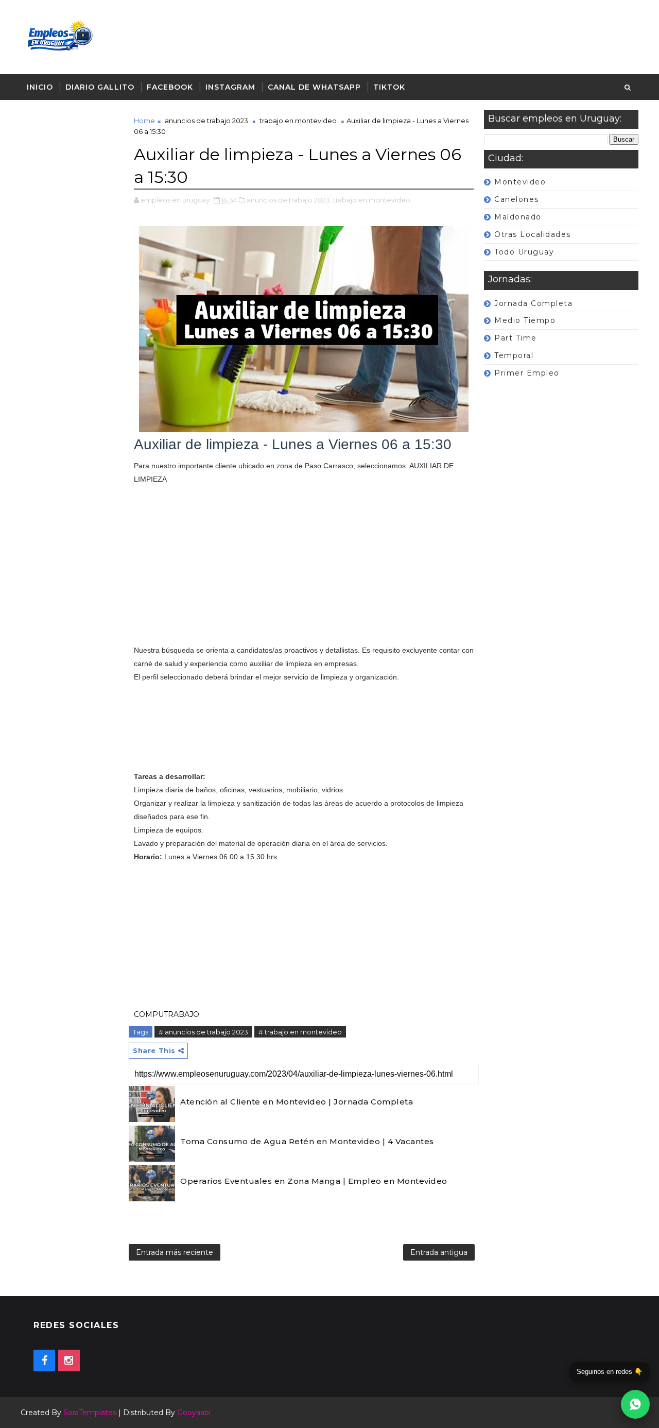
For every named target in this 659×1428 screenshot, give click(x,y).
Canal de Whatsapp (314, 87)
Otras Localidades (532, 234)
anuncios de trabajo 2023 (206, 120)
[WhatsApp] (635, 1404)
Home (144, 120)
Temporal (513, 355)
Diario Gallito (99, 87)
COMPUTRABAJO (166, 1014)
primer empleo (527, 373)
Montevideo (520, 181)
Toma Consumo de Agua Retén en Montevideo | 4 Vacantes (307, 1141)
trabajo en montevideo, (372, 200)
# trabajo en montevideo (300, 1032)
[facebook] (44, 1360)
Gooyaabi (194, 1412)
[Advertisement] (72, 410)
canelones (516, 199)
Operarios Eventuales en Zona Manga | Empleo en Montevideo (313, 1181)
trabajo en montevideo (298, 120)
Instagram (230, 87)
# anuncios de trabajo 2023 (203, 1032)
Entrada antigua (438, 1252)
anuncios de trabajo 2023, (289, 200)
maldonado (518, 217)
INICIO (40, 87)
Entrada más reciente (174, 1252)
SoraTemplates (89, 1412)
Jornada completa (533, 303)
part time (515, 338)
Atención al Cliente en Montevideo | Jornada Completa (296, 1102)
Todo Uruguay (524, 252)
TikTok (389, 87)
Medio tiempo (525, 320)
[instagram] (69, 1360)
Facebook (170, 87)
